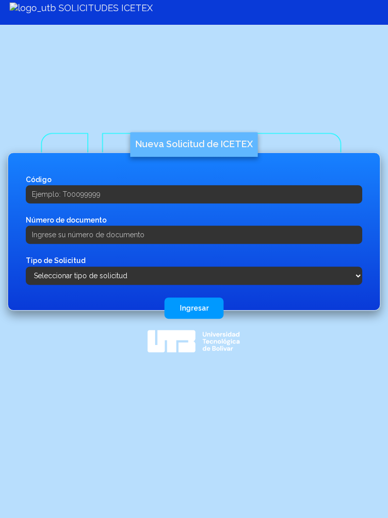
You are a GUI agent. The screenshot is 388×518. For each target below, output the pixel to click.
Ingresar (194, 308)
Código (39, 180)
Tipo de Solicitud (55, 261)
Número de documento (66, 220)
